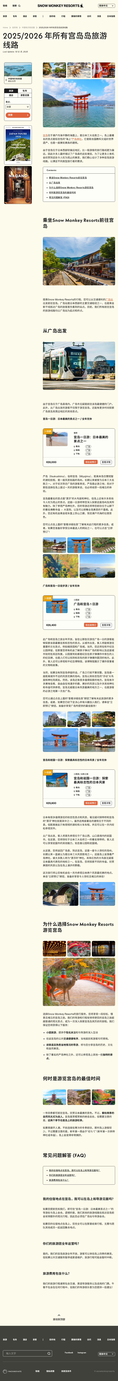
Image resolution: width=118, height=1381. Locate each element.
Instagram (82, 1352)
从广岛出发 (54, 182)
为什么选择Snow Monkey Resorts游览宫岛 (71, 187)
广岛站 (109, 299)
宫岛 (45, 135)
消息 (99, 16)
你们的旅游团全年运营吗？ (62, 1175)
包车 (15, 16)
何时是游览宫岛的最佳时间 (62, 192)
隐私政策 (50, 1371)
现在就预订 (90, 462)
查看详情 (106, 462)
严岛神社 (77, 139)
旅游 (5, 16)
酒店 (25, 16)
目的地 (52, 16)
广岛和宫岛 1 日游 (86, 604)
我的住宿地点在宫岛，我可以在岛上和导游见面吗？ (74, 1170)
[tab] (11, 91)
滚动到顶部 (59, 1319)
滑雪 (35, 16)
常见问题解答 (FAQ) (59, 197)
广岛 (88, 446)
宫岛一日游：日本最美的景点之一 (91, 439)
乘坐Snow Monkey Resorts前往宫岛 (68, 177)
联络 (5, 5)
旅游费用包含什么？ (59, 1180)
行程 (63, 16)
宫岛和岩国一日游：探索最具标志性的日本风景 (91, 780)
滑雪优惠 (24, 95)
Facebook (69, 1352)
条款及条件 (66, 1371)
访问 (89, 16)
